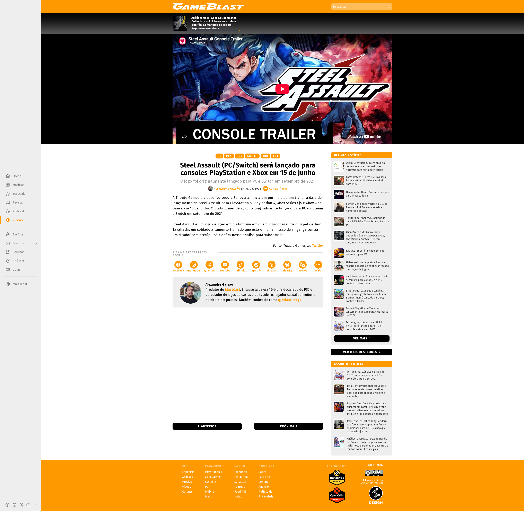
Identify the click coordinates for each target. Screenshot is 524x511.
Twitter (317, 245)
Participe (264, 477)
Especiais (188, 472)
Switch (252, 156)
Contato (264, 482)
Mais (318, 270)
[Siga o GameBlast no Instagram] (14, 505)
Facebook (178, 270)
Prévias (187, 482)
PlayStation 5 (213, 472)
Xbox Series (213, 477)
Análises (187, 477)
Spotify (256, 270)
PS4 (229, 156)
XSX (275, 156)
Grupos (302, 270)
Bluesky (287, 270)
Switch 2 (210, 482)
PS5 (239, 156)
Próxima (287, 426)
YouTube (225, 270)
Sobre (263, 472)
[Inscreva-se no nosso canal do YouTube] (28, 505)
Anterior (209, 426)
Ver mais (360, 338)
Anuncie (264, 486)
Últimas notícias (348, 155)
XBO (265, 156)
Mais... (209, 496)
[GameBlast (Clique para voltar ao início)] (208, 6)
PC (219, 156)
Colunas (187, 491)
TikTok (241, 270)
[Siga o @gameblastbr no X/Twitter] (21, 505)
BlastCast (232, 290)
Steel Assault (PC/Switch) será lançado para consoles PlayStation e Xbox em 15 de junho (248, 169)
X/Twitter (209, 270)
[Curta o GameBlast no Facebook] (7, 505)
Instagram (193, 270)
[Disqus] (248, 365)
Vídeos (186, 486)
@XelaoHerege (290, 300)
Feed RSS (240, 491)
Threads (272, 270)
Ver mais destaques (360, 352)
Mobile (209, 491)
